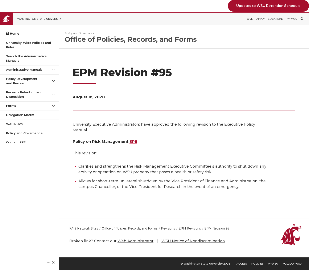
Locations (275, 18)
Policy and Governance (24, 133)
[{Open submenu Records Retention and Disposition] (53, 94)
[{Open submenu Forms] (53, 105)
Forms (11, 106)
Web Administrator (135, 241)
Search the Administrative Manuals (26, 58)
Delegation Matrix (20, 115)
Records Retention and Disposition (24, 94)
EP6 (133, 141)
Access (241, 263)
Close (46, 262)
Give (250, 18)
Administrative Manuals (24, 70)
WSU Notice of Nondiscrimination (193, 241)
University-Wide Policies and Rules (28, 45)
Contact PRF (16, 142)
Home (14, 33)
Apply (260, 18)
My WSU (292, 18)
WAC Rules (14, 124)
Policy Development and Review (21, 81)
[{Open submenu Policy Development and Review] (53, 81)
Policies (257, 263)
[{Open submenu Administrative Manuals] (53, 69)
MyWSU (273, 263)
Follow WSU (292, 263)
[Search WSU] (302, 19)
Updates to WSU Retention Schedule (268, 6)
